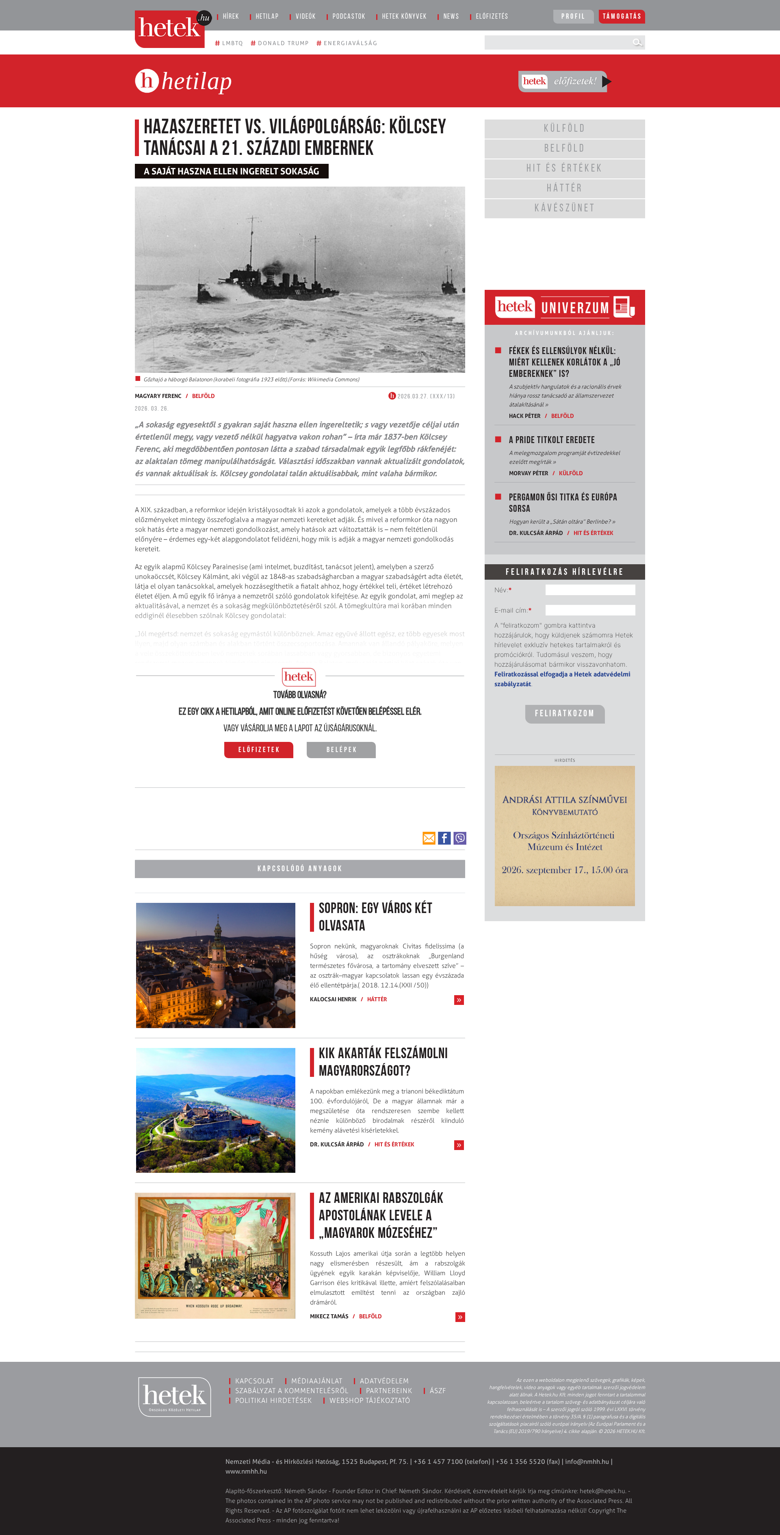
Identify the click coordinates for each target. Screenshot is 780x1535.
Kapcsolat (254, 1381)
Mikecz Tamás (329, 1316)
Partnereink (389, 1391)
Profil (573, 17)
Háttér (377, 999)
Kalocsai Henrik (333, 999)
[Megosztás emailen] (429, 838)
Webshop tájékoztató (369, 1400)
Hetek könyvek (404, 17)
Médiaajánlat (316, 1381)
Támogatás (622, 17)
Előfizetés (492, 17)
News (451, 17)
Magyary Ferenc (158, 395)
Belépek (342, 750)
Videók (306, 17)
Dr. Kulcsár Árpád (337, 1144)
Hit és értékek (394, 1144)
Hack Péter (525, 415)
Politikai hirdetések (273, 1400)
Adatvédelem (384, 1381)
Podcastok (349, 17)
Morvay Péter (528, 473)
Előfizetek (259, 750)
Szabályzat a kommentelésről (292, 1391)
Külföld (571, 473)
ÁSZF (438, 1391)
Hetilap (267, 17)
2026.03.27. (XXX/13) (425, 397)
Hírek (231, 17)
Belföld (203, 395)
